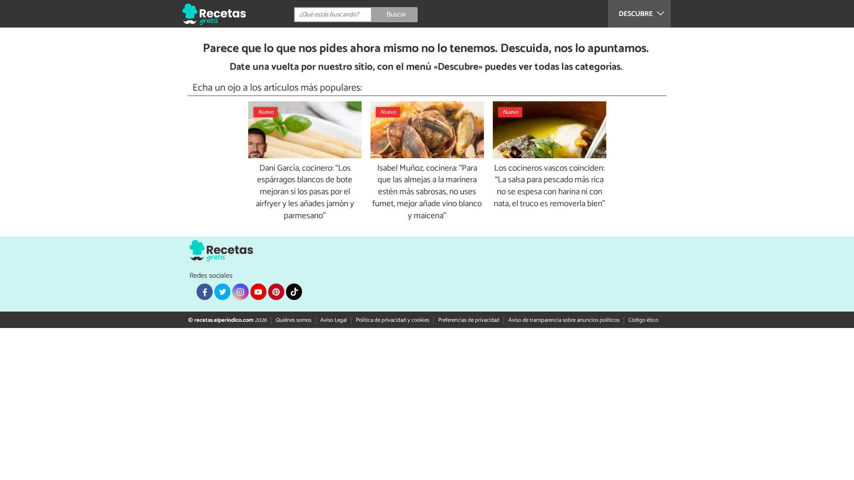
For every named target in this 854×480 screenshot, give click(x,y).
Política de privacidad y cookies (392, 320)
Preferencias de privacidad (469, 320)
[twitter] (222, 292)
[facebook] (205, 292)
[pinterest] (276, 292)
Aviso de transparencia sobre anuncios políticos (564, 320)
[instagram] (240, 292)
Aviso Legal (333, 320)
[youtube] (258, 292)
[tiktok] (294, 292)
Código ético (643, 320)
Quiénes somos (293, 320)
